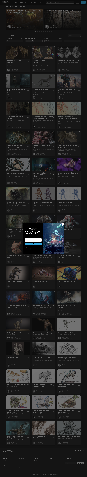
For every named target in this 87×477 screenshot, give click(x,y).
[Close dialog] (62, 224)
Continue (33, 243)
